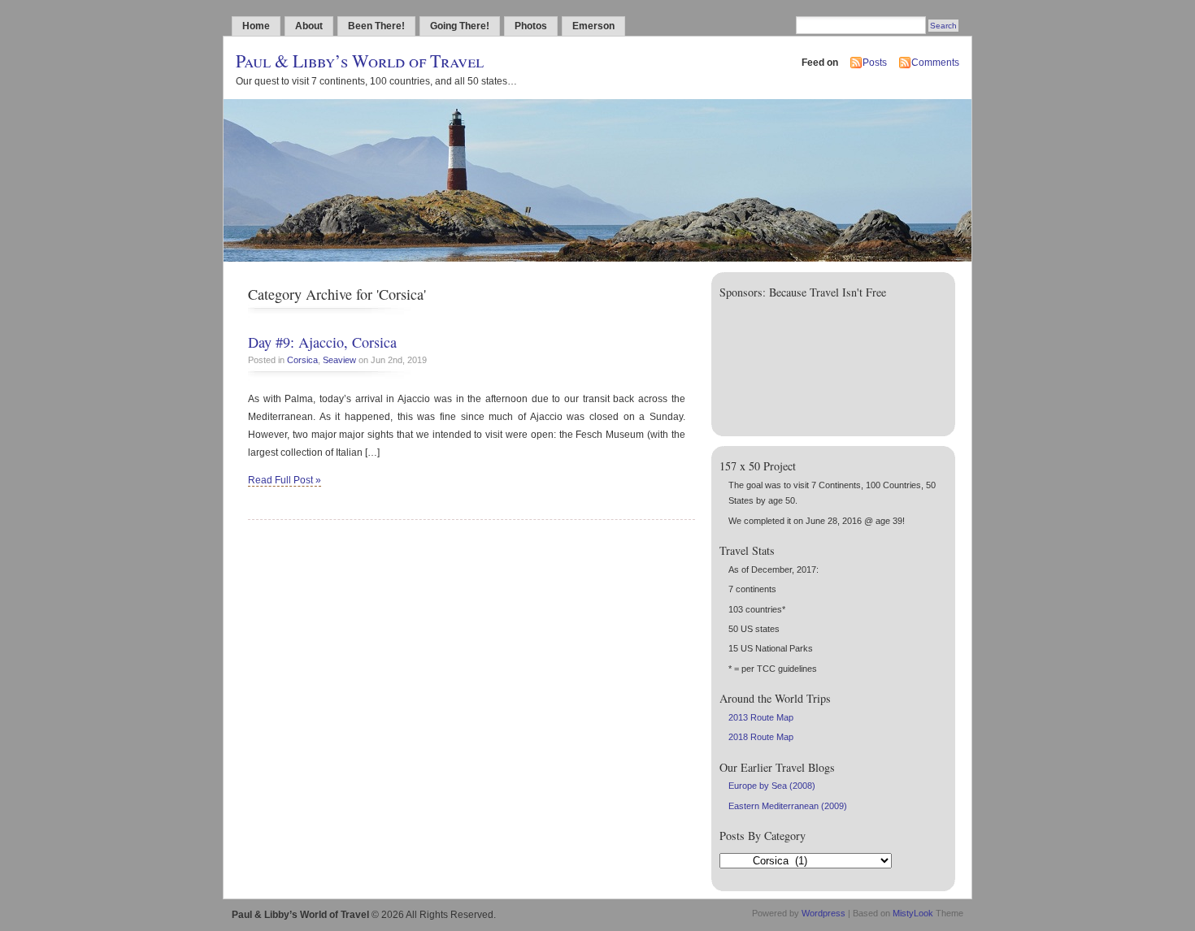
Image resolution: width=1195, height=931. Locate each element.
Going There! (459, 26)
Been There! (376, 26)
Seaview (339, 360)
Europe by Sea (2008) (771, 785)
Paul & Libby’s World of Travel (360, 60)
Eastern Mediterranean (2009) (787, 806)
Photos (531, 26)
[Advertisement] (781, 363)
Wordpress (823, 913)
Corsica (302, 360)
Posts (875, 62)
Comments (935, 62)
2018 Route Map (760, 737)
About (309, 26)
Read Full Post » (284, 480)
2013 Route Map (760, 717)
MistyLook (913, 913)
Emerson (593, 26)
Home (256, 26)
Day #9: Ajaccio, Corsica (322, 342)
